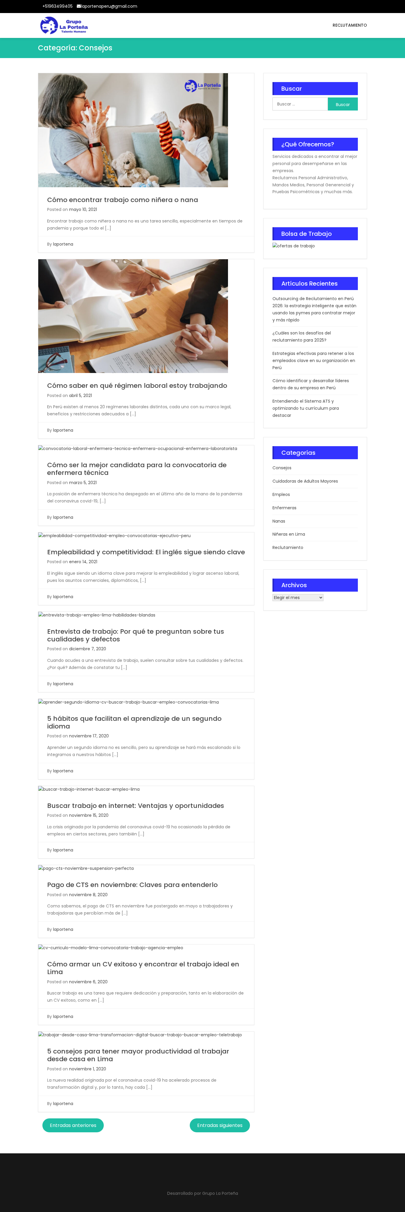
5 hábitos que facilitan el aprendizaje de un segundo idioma (134, 722)
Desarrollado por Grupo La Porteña (202, 1193)
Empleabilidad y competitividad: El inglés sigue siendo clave (146, 552)
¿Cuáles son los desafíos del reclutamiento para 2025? (301, 336)
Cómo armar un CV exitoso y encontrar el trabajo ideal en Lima (143, 968)
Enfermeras (284, 508)
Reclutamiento (350, 25)
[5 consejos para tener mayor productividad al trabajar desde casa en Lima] (140, 1035)
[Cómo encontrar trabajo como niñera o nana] (133, 130)
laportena (63, 244)
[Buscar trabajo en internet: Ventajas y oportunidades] (89, 789)
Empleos (281, 494)
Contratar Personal (347, 8)
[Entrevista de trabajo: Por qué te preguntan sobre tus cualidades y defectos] (96, 615)
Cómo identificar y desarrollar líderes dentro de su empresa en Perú (310, 384)
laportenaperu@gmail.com (109, 6)
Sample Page (362, 8)
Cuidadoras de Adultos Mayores (305, 481)
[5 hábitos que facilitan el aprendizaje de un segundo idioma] (128, 702)
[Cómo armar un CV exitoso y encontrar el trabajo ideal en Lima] (110, 948)
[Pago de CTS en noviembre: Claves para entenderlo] (86, 868)
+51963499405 (57, 6)
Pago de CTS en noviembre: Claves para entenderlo (132, 884)
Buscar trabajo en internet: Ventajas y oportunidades (135, 805)
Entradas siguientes (220, 1125)
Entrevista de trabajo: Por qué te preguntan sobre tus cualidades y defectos (135, 635)
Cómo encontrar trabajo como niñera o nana (122, 199)
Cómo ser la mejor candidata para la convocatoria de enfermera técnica (137, 468)
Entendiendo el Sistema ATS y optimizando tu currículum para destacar (305, 408)
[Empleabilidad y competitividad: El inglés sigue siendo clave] (114, 536)
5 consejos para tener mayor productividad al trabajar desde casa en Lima (138, 1055)
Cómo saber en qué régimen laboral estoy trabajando (137, 385)
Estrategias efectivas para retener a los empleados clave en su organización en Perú (313, 360)
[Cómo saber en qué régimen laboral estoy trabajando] (133, 316)
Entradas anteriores (73, 1125)
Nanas (278, 521)
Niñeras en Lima (288, 534)
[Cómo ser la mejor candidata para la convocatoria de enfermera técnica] (137, 449)
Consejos (281, 468)
